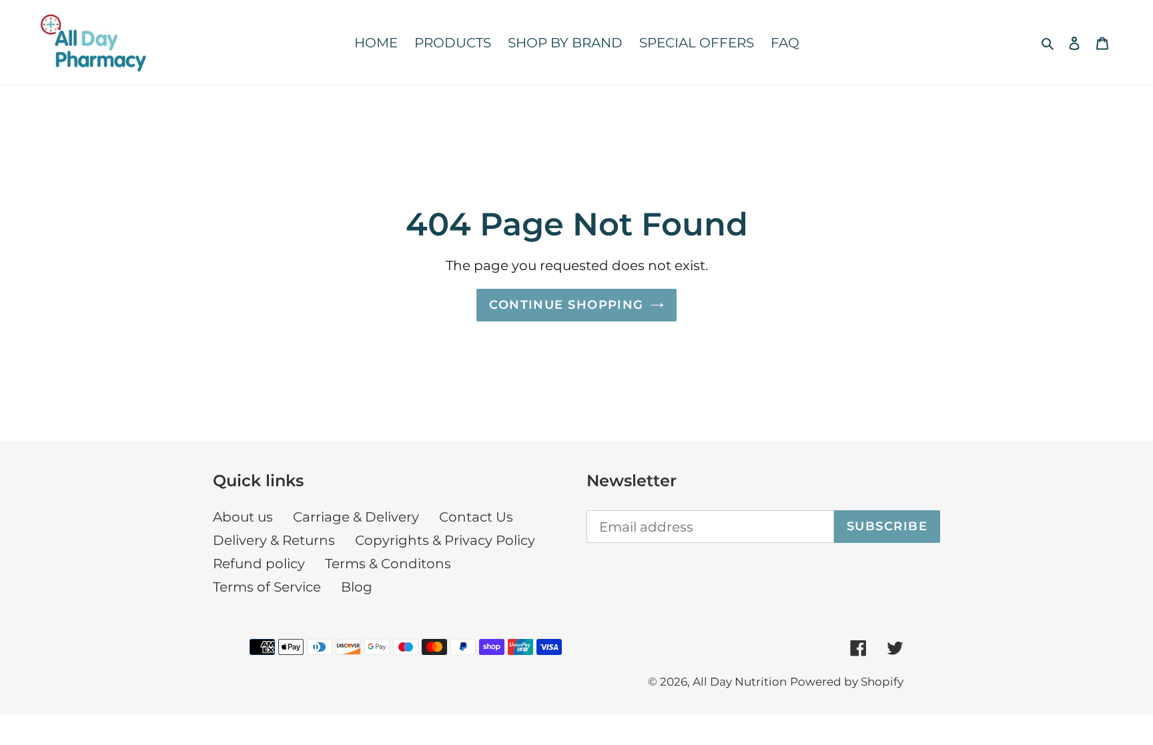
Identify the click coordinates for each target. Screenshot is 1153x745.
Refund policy (259, 564)
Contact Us (476, 517)
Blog (356, 587)
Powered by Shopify (846, 681)
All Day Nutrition (740, 681)
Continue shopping (566, 304)
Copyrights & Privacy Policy (445, 540)
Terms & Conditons (388, 564)
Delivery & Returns (274, 540)
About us (243, 517)
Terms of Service (267, 587)
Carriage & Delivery (356, 517)
